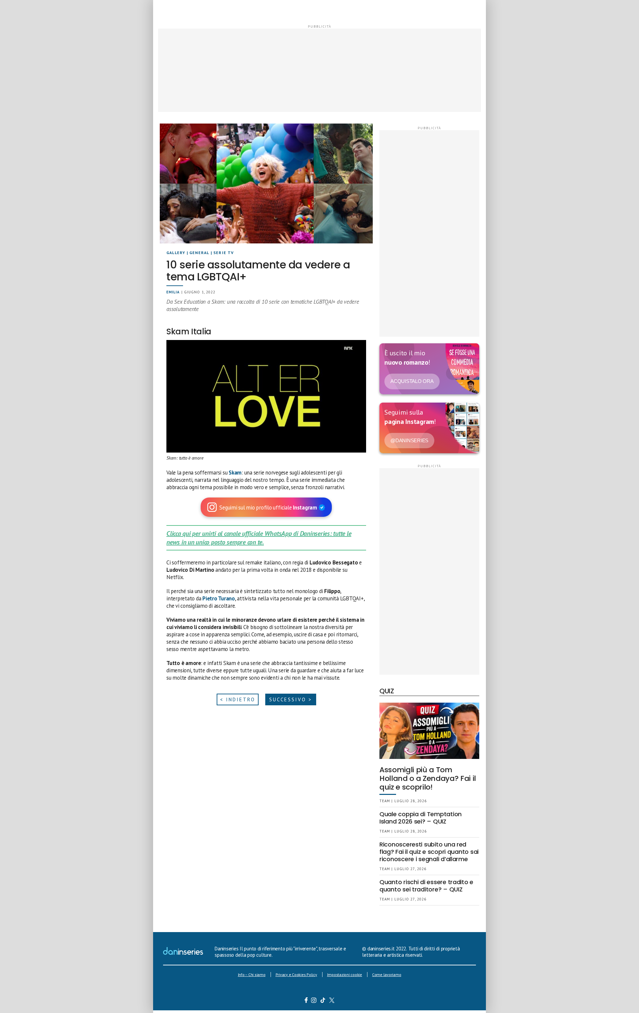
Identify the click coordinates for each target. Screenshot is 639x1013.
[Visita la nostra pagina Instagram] (314, 1001)
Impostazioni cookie (344, 974)
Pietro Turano (218, 598)
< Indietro (237, 699)
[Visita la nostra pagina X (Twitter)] (332, 1001)
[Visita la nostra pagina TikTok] (323, 1001)
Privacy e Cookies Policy (296, 974)
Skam (235, 472)
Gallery (175, 252)
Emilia (173, 292)
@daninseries (409, 440)
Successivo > (290, 699)
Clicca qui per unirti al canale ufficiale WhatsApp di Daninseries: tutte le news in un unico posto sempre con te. (258, 537)
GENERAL (199, 252)
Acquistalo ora (412, 381)
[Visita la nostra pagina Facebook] (306, 1001)
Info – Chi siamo (252, 974)
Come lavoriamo (386, 974)
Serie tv (223, 252)
